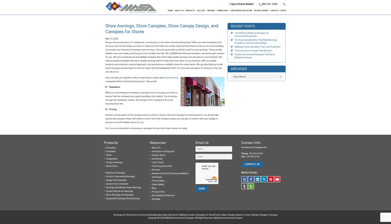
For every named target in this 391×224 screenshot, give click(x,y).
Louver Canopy (251, 215)
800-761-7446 (269, 4)
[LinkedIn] (257, 179)
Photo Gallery (158, 181)
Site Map (156, 199)
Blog (154, 188)
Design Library (158, 155)
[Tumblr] (244, 186)
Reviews (156, 169)
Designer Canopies (269, 215)
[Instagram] (244, 179)
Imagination (111, 158)
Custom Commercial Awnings (120, 176)
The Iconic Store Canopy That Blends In (253, 50)
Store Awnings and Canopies (120, 195)
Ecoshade (110, 151)
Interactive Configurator (163, 151)
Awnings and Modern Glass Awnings (123, 187)
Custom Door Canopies (117, 184)
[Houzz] (251, 186)
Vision (109, 155)
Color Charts (158, 162)
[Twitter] (264, 179)
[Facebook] (251, 179)
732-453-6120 (256, 153)
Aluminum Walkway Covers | (182, 215)
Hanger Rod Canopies (116, 180)
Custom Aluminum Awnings (119, 191)
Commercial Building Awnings (152, 215)
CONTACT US (252, 164)
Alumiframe (112, 166)
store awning (172, 77)
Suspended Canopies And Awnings (123, 198)
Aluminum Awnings (115, 173)
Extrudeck (111, 147)
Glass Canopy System (232, 215)
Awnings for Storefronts (125, 215)
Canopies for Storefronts (208, 215)
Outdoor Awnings (114, 162)
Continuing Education (162, 166)
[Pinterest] (271, 179)
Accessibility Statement (163, 195)
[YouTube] (277, 179)
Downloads (157, 158)
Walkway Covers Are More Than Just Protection (258, 47)
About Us (156, 147)
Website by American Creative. (228, 218)
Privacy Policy (158, 192)
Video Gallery (158, 184)
